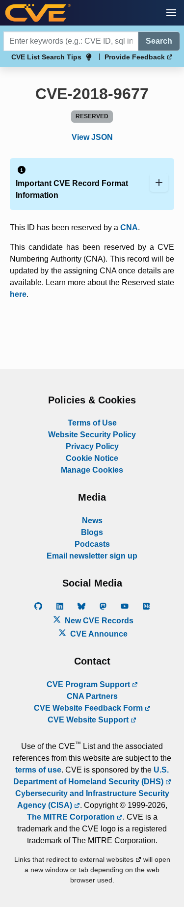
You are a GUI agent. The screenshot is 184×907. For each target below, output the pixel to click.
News (92, 520)
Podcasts (92, 544)
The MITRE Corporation (72, 817)
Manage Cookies (92, 470)
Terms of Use (92, 423)
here (18, 294)
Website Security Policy (92, 434)
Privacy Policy (92, 446)
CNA (129, 227)
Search (159, 41)
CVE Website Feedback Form (89, 708)
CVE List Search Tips (46, 57)
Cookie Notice (92, 458)
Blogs (92, 532)
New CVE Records (98, 620)
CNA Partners (92, 696)
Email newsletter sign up (92, 556)
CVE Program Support (89, 684)
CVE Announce (98, 634)
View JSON (92, 137)
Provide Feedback (136, 57)
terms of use (38, 770)
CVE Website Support (89, 720)
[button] (171, 13)
